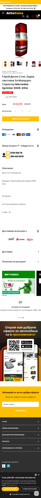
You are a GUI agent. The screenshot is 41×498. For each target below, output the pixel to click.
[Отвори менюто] (3, 13)
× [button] (38, 475)
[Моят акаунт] (27, 16)
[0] (37, 16)
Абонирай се (20, 410)
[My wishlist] (33, 16)
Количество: (7, 111)
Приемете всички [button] (10, 489)
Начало (4, 71)
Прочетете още (12, 485)
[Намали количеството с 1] (15, 111)
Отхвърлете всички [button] (30, 489)
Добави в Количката (20, 119)
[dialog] (20, 485)
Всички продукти (11, 71)
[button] (20, 494)
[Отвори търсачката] (23, 16)
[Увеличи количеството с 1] (29, 111)
